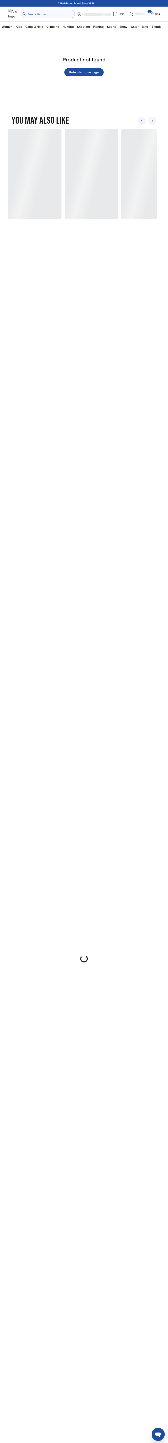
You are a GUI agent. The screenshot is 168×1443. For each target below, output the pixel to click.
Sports (111, 26)
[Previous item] (142, 121)
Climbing (53, 26)
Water (134, 26)
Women (7, 26)
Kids (19, 26)
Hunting (68, 26)
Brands (156, 26)
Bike (145, 26)
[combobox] (48, 14)
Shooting (83, 26)
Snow (123, 26)
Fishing (98, 26)
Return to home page (84, 72)
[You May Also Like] (81, 174)
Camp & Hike (34, 26)
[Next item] (152, 121)
